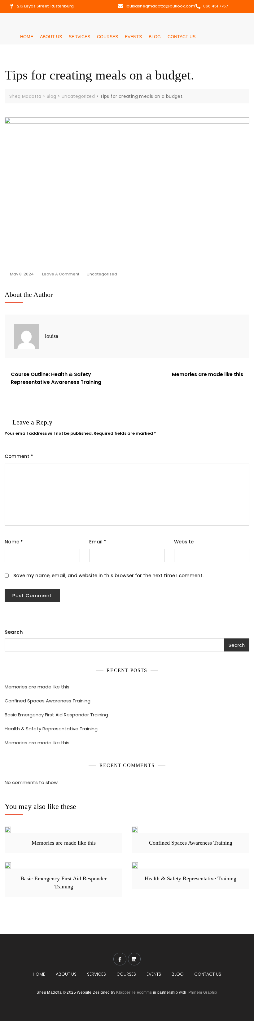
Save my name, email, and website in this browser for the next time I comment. (108, 575)
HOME (26, 36)
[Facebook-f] (119, 959)
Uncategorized (102, 274)
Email (97, 541)
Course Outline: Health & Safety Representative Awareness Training (56, 378)
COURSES (107, 36)
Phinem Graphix (202, 992)
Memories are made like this (207, 374)
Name (14, 541)
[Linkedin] (134, 959)
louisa (51, 336)
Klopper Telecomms (134, 992)
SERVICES (79, 36)
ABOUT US (51, 36)
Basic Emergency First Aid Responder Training (56, 714)
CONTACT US (181, 36)
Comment (19, 456)
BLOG (155, 36)
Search (14, 632)
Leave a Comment (60, 273)
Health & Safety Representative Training (51, 728)
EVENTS (133, 36)
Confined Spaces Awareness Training (47, 700)
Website (184, 541)
